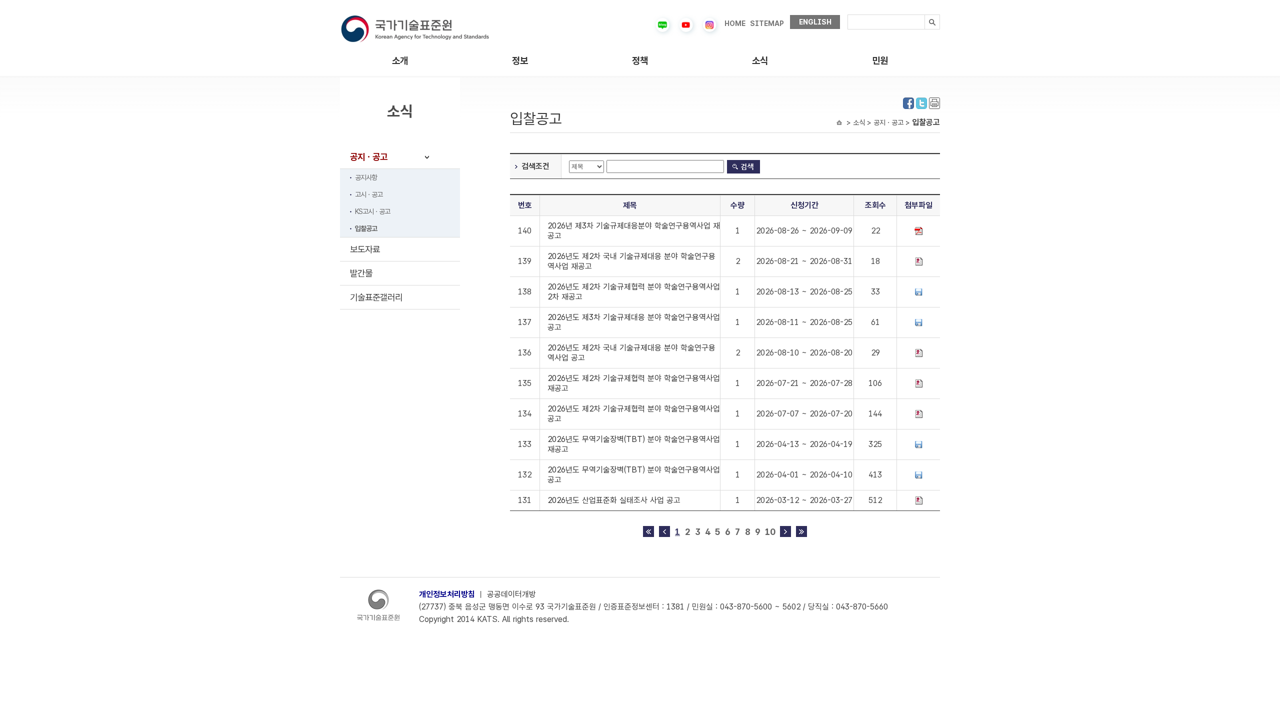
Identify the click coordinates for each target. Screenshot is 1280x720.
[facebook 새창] (908, 102)
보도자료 (365, 249)
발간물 (361, 273)
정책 (640, 60)
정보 (520, 60)
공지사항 (366, 178)
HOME (735, 24)
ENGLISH (815, 22)
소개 (400, 60)
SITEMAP (767, 24)
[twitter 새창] (921, 102)
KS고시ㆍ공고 (372, 212)
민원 (880, 60)
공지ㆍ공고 (369, 157)
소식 (760, 60)
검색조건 (536, 166)
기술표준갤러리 (376, 297)
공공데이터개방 (511, 594)
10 (770, 531)
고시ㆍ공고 (368, 194)
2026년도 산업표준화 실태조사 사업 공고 (614, 500)
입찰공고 (366, 228)
